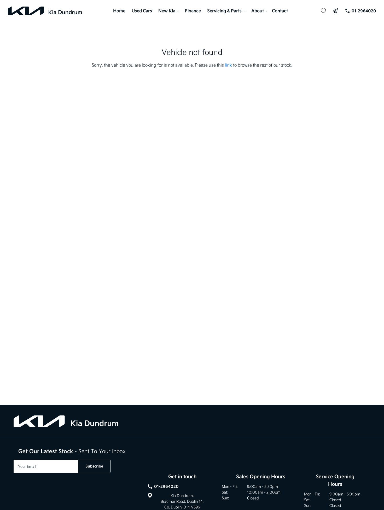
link (228, 65)
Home (119, 11)
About (257, 11)
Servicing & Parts (224, 11)
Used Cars (142, 11)
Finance (193, 11)
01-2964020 (364, 11)
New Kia (166, 11)
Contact (280, 11)
